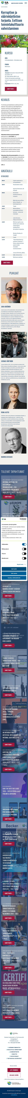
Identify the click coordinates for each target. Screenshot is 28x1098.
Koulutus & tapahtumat (14, 1049)
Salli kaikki (14, 569)
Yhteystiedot (14, 1056)
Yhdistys (14, 1054)
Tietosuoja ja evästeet (14, 1058)
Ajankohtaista (14, 1052)
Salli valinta (14, 573)
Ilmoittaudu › (10, 89)
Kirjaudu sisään (18, 3)
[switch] (24, 549)
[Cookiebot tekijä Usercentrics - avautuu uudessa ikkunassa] (20, 519)
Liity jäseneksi (14, 1070)
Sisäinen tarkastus (14, 1047)
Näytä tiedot (20, 564)
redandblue (14, 1095)
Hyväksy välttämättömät (14, 577)
